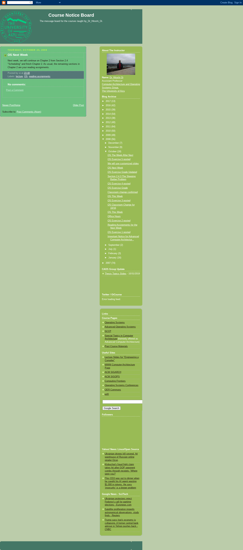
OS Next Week (18, 55)
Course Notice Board (71, 15)
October (112, 151)
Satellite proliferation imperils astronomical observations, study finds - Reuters (122, 512)
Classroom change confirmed (123, 192)
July (110, 249)
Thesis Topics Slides (115, 273)
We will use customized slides (123, 163)
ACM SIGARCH (113, 372)
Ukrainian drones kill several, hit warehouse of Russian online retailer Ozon (121, 457)
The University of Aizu (113, 91)
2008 (108, 139)
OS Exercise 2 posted (119, 220)
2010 (108, 131)
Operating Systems (115, 322)
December (114, 143)
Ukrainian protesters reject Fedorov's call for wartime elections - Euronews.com (118, 501)
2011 (108, 126)
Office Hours (114, 216)
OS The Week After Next (120, 155)
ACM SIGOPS (112, 376)
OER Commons (113, 390)
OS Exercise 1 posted (119, 232)
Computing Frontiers (115, 381)
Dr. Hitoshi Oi (116, 77)
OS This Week (115, 196)
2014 (108, 114)
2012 (108, 122)
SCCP (108, 331)
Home (17, 105)
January (112, 257)
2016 (108, 105)
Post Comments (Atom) (29, 112)
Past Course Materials (116, 346)
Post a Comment (14, 90)
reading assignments (39, 76)
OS (26, 76)
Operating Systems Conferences (121, 385)
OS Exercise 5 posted (119, 159)
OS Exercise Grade (118, 188)
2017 (108, 101)
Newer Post (8, 105)
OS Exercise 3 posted (119, 200)
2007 (108, 263)
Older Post (78, 105)
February (113, 253)
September (114, 245)
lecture (19, 76)
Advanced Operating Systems (120, 327)
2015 (108, 109)
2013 (108, 118)
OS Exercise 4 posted (119, 183)
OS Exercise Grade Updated (122, 172)
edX (107, 394)
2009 (108, 135)
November (114, 147)
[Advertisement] (41, 99)
